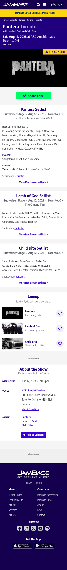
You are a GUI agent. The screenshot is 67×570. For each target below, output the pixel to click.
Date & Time (8, 381)
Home (5, 20)
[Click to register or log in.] (60, 313)
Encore (6, 155)
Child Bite (27, 425)
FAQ (39, 509)
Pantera (26, 417)
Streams (13, 509)
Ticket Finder (15, 494)
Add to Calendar (35, 434)
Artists (6, 417)
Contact (41, 514)
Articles (12, 504)
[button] (38, 5)
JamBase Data (44, 499)
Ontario (30, 20)
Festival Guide (16, 499)
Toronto (38, 20)
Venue (5, 391)
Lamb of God (29, 421)
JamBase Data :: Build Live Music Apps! (35, 12)
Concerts (13, 20)
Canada (22, 20)
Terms (39, 482)
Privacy (29, 482)
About (40, 504)
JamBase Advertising (47, 494)
